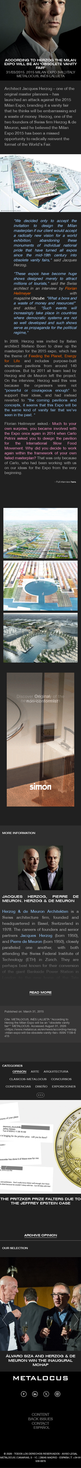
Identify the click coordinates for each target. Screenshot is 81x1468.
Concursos (61, 1079)
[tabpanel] (40, 1169)
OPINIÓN (19, 1072)
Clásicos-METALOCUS (28, 1079)
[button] (7, 1168)
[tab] (19, 1072)
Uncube (37, 298)
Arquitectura (56, 1072)
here (73, 482)
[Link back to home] (40, 1381)
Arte (35, 1072)
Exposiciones (64, 1086)
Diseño (41, 1086)
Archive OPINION (40, 1235)
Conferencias (18, 1086)
